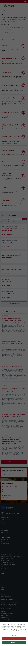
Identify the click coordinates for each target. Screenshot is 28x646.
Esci (14, 639)
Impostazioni (14, 635)
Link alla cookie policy (15, 631)
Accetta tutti (14, 642)
